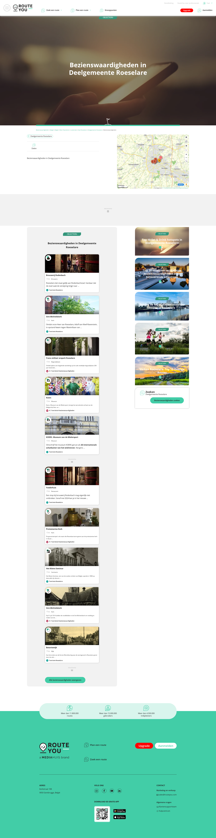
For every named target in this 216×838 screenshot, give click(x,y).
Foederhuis (51, 487)
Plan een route (98, 744)
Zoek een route (98, 759)
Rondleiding (168, 3)
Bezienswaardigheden (42, 130)
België (52, 130)
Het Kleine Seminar (54, 568)
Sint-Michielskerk (54, 316)
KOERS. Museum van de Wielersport (62, 437)
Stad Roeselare (82, 130)
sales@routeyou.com (167, 794)
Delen (34, 148)
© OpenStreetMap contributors (180, 188)
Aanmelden (165, 746)
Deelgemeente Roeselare (95, 130)
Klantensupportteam (167, 806)
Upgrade (186, 10)
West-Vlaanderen (65, 130)
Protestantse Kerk (54, 529)
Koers (48, 397)
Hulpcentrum (164, 811)
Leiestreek (74, 130)
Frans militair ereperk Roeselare (60, 358)
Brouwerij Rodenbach (56, 275)
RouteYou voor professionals (188, 3)
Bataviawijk (51, 647)
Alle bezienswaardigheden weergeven (65, 680)
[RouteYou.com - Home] (22, 8)
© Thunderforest (166, 188)
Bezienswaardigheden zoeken (167, 400)
